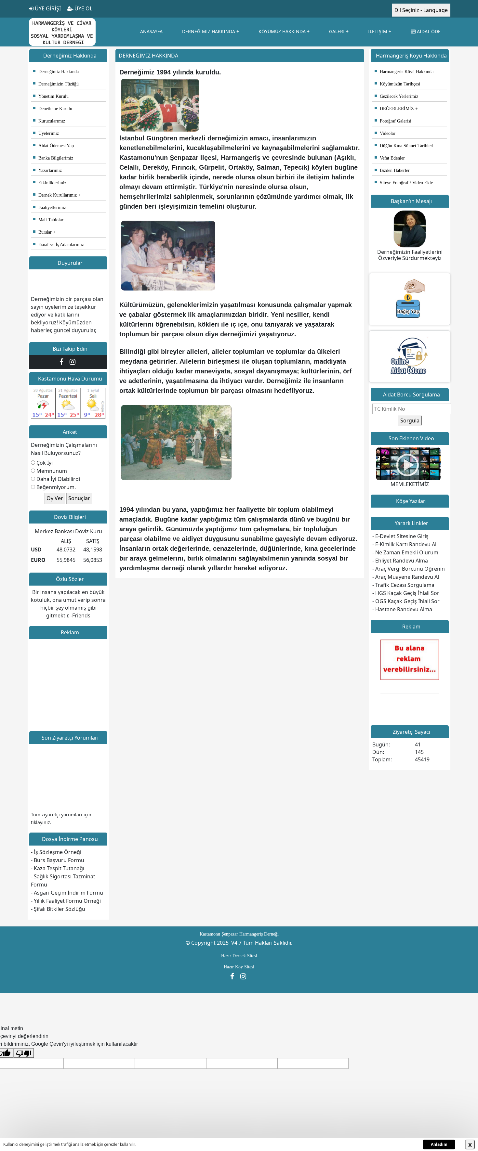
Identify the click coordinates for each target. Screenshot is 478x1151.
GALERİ (337, 31)
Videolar (385, 133)
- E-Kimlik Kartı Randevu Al (404, 544)
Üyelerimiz (46, 133)
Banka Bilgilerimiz (53, 158)
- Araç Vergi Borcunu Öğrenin (408, 568)
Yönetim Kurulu (51, 96)
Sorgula (409, 420)
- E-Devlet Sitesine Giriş (400, 536)
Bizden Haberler (392, 170)
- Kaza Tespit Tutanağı (57, 868)
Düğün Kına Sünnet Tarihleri (404, 145)
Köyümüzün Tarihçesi (397, 84)
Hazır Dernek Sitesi (239, 955)
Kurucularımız (49, 121)
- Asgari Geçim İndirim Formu (67, 892)
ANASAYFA (151, 31)
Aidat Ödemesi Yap (53, 145)
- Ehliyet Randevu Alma (400, 560)
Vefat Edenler (390, 158)
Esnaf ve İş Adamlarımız (58, 244)
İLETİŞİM (377, 31)
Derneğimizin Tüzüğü (56, 84)
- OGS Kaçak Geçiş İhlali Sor (406, 601)
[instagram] (73, 361)
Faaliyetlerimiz (49, 207)
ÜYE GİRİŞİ (47, 8)
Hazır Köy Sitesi (239, 966)
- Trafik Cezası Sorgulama (403, 584)
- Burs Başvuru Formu (57, 860)
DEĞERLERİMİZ (394, 108)
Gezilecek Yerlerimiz (396, 96)
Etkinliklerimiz (49, 182)
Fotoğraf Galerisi (393, 121)
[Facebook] (63, 361)
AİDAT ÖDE (428, 31)
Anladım (439, 1144)
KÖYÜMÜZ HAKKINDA (282, 31)
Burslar (42, 232)
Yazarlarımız (47, 170)
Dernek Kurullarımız (55, 195)
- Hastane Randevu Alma (402, 609)
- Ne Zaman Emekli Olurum (405, 552)
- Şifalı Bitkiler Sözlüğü (58, 908)
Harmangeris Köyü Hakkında (404, 71)
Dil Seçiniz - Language (421, 10)
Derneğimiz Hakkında (56, 71)
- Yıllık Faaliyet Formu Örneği (66, 900)
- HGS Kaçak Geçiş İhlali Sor (405, 593)
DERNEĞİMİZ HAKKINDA (208, 31)
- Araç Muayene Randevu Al (405, 576)
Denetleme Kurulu (52, 108)
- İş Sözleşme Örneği (56, 852)
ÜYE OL (82, 8)
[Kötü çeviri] (23, 1053)
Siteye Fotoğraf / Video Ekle (404, 182)
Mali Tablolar (48, 219)
